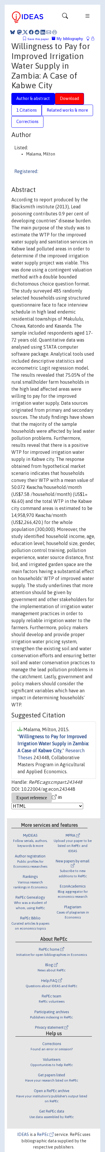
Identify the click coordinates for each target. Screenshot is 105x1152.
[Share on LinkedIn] (43, 32)
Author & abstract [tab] (33, 98)
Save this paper (38, 39)
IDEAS (23, 1134)
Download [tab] (69, 98)
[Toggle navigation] (65, 17)
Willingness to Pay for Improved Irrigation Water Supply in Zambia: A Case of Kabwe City (53, 743)
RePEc (43, 1134)
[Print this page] (54, 32)
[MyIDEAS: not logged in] (89, 38)
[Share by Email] (48, 32)
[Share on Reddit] (37, 32)
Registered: (26, 171)
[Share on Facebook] (31, 32)
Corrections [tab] (27, 121)
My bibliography (69, 39)
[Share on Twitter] (25, 32)
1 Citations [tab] (26, 110)
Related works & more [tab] (67, 110)
